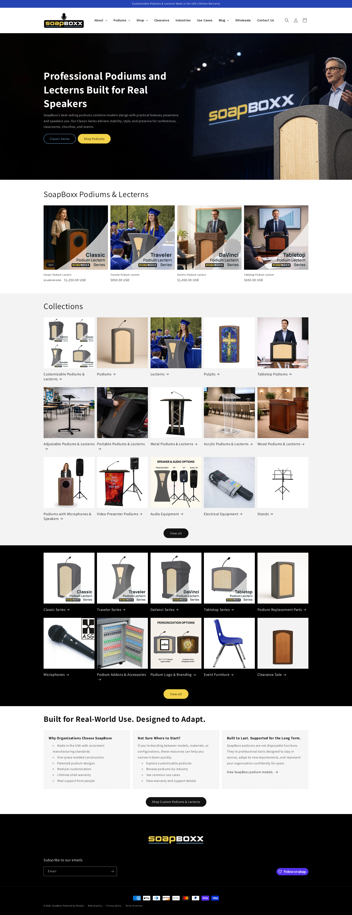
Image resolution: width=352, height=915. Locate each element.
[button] (286, 20)
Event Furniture (216, 674)
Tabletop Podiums (272, 374)
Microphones (54, 674)
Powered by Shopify (73, 905)
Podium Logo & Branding (171, 674)
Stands (263, 514)
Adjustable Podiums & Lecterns (69, 444)
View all (176, 533)
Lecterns (158, 374)
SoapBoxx (57, 905)
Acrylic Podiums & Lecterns (226, 444)
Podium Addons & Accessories (121, 674)
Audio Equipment (165, 514)
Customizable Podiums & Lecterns (64, 376)
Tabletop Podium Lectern (259, 274)
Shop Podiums (94, 139)
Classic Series (60, 139)
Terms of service (134, 905)
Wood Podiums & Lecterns (278, 444)
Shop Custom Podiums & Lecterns (176, 802)
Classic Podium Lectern (57, 274)
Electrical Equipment (221, 514)
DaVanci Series (162, 609)
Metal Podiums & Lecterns (172, 444)
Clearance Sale (269, 674)
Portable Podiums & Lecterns (121, 444)
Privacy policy (113, 905)
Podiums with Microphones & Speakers (67, 516)
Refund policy (95, 905)
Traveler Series (109, 609)
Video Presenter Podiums (117, 514)
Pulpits (209, 374)
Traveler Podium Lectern (125, 274)
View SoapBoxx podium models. (250, 772)
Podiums (104, 374)
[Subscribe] (112, 871)
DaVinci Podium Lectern (191, 274)
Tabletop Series (217, 609)
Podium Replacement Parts (279, 609)
